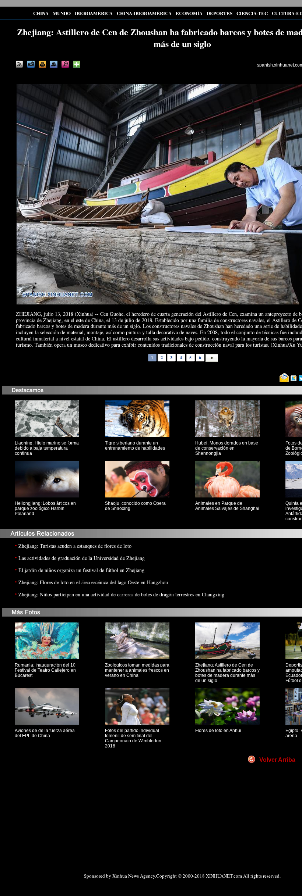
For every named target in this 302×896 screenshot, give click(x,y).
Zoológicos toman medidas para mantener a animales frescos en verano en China (137, 670)
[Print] (42, 64)
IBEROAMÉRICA (94, 13)
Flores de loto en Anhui (218, 730)
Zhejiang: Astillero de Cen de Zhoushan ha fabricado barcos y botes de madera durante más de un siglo (227, 673)
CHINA (41, 13)
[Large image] (65, 64)
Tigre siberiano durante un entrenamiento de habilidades (135, 445)
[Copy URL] (53, 64)
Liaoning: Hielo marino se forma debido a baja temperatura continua (47, 448)
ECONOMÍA (189, 13)
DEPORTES (219, 13)
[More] (76, 64)
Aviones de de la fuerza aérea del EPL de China (45, 733)
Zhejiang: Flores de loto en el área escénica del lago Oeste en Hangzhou (93, 582)
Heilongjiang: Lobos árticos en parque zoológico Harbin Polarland (45, 508)
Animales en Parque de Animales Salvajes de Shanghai (227, 506)
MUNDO (62, 13)
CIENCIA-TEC (252, 13)
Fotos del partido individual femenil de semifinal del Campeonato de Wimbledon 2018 (133, 738)
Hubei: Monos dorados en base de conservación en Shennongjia (226, 448)
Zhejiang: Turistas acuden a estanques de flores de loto (74, 545)
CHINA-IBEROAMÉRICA (144, 13)
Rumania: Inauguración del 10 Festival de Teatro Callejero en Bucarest (45, 670)
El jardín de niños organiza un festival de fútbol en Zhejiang (81, 570)
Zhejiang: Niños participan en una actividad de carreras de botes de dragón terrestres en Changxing (121, 594)
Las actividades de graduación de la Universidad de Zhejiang (81, 557)
